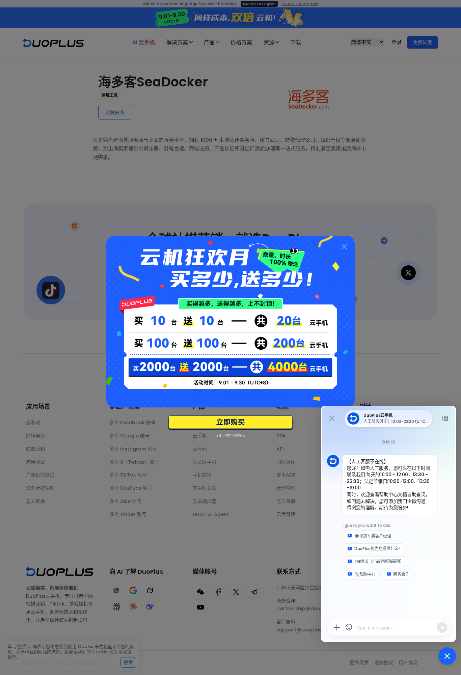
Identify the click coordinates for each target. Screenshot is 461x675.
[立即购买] (230, 423)
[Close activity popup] (344, 246)
